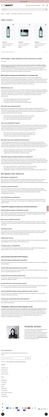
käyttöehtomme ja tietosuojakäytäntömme (17, 361)
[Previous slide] (43, 52)
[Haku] (46, 9)
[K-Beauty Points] (2, 414)
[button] (47, 208)
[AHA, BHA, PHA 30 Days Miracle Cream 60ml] (24, 32)
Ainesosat (8, 13)
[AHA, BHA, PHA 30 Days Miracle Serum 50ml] (41, 32)
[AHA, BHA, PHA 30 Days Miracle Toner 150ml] (8, 32)
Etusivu (2, 13)
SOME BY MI (4, 42)
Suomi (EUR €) (43, 409)
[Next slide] (46, 52)
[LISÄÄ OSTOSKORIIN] (12, 39)
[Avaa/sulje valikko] (2, 5)
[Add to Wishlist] (13, 24)
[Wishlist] (43, 5)
